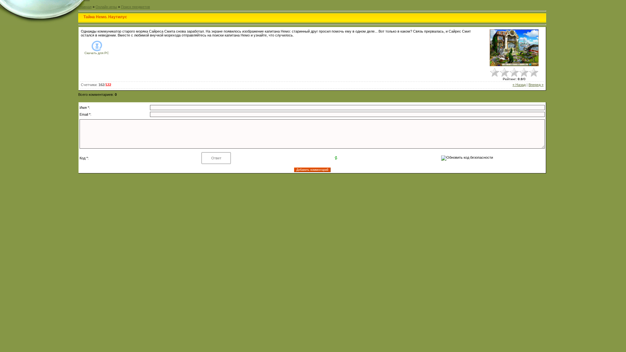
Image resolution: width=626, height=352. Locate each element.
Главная (85, 7)
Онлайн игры (106, 7)
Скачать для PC (96, 53)
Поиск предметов (135, 7)
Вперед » (536, 85)
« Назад (519, 85)
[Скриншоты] (514, 47)
